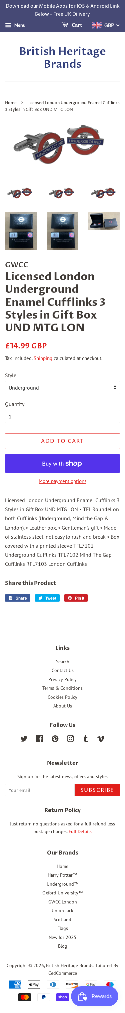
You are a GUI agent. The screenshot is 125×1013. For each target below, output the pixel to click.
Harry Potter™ (62, 875)
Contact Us (63, 670)
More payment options (62, 481)
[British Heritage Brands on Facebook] (39, 740)
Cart (76, 25)
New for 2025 (62, 937)
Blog (62, 946)
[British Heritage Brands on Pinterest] (55, 740)
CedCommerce (62, 973)
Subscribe (97, 790)
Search (62, 662)
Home (11, 103)
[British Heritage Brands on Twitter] (24, 740)
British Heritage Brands (62, 58)
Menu (19, 25)
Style (10, 375)
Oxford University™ (62, 893)
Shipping (43, 358)
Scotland (62, 920)
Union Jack (62, 910)
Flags (62, 928)
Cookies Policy (62, 697)
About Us (62, 706)
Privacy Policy (62, 679)
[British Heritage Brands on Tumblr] (85, 740)
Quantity (14, 404)
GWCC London (62, 902)
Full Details (79, 831)
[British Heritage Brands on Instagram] (70, 740)
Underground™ (63, 884)
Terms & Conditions (62, 688)
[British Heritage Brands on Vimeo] (101, 740)
